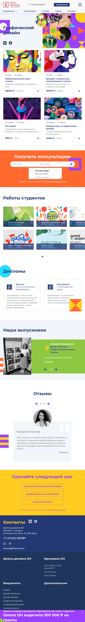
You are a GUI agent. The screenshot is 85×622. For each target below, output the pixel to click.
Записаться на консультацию (43, 486)
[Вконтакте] (5, 43)
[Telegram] (10, 43)
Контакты (72, 11)
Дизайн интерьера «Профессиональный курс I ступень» (62, 349)
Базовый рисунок (11, 608)
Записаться (62, 5)
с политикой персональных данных (55, 181)
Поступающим (30, 11)
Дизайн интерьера (11, 593)
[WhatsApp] (4, 543)
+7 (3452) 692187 (36, 4)
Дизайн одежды (10, 597)
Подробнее (48, 361)
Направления (9, 11)
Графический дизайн (12, 600)
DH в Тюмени (50, 575)
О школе (45, 11)
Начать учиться (42, 502)
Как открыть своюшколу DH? (52, 566)
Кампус (6, 590)
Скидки (58, 11)
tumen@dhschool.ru (13, 548)
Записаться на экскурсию (42, 494)
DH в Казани (50, 571)
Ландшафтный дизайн (13, 604)
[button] (45, 369)
